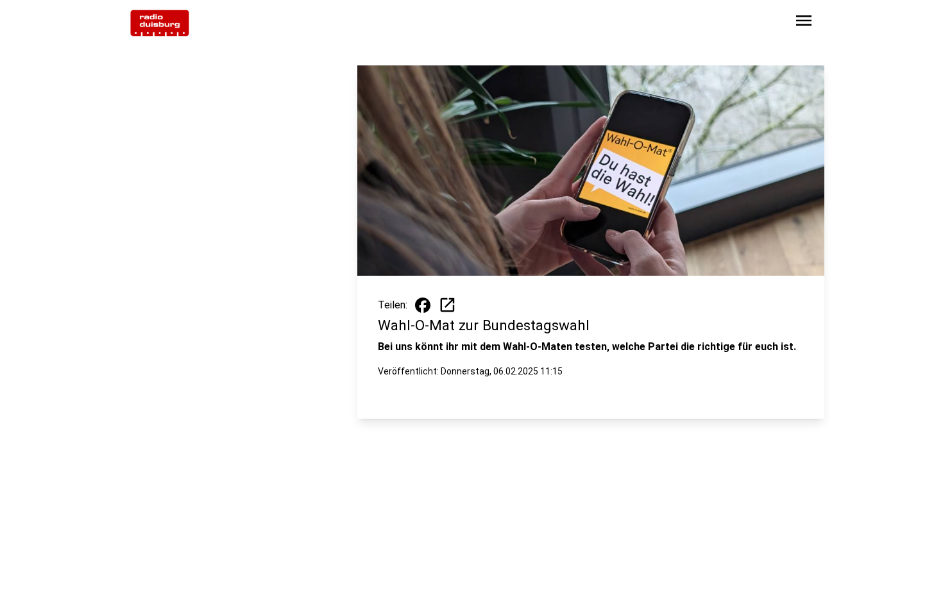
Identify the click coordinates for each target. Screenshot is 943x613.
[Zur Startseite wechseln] (160, 23)
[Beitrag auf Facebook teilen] (422, 305)
